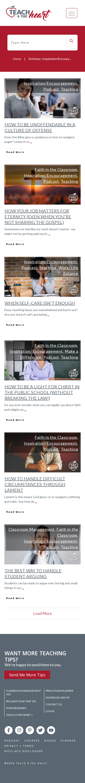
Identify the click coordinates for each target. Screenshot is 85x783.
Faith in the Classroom (56, 169)
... (31, 142)
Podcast (51, 89)
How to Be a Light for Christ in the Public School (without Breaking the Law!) (42, 392)
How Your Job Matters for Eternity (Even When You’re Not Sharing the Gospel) (38, 216)
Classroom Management (31, 529)
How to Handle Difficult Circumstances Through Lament (35, 484)
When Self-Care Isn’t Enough (40, 303)
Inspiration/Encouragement (50, 83)
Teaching (69, 89)
